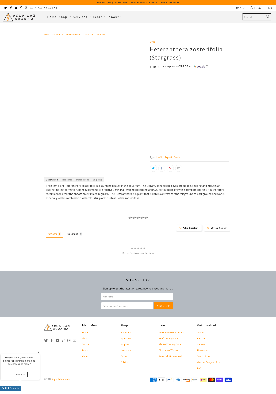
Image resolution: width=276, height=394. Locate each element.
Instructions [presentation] (82, 179)
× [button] (38, 352)
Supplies (124, 344)
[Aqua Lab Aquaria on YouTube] (15, 8)
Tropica (165, 94)
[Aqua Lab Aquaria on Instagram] (26, 8)
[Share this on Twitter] (153, 168)
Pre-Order (169, 118)
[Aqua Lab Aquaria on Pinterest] (20, 8)
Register (201, 338)
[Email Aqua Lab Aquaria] (31, 8)
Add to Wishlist (170, 141)
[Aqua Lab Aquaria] (23, 17)
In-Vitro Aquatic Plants (168, 157)
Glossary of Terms (168, 350)
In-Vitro (156, 80)
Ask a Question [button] (190, 227)
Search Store (203, 356)
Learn (98, 17)
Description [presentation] (52, 179)
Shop (63, 17)
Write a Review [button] (218, 227)
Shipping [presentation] (97, 179)
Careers (201, 344)
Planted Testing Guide (170, 344)
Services (80, 17)
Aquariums (125, 332)
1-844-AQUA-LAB (46, 8)
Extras (123, 356)
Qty (152, 103)
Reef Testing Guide (168, 338)
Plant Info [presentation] (67, 179)
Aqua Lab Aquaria (61, 379)
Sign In (200, 332)
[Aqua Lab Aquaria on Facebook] (10, 8)
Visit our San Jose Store (209, 362)
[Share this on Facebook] (161, 168)
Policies (124, 362)
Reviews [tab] (52, 233)
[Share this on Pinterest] (170, 168)
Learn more (20, 374)
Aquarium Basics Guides (171, 332)
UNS (152, 41)
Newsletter (202, 350)
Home (52, 17)
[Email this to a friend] (178, 168)
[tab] (52, 179)
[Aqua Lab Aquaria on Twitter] (5, 8)
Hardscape (125, 350)
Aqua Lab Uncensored (170, 356)
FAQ (199, 368)
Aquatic (179, 94)
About (114, 17)
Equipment (125, 338)
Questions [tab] (72, 233)
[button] (185, 66)
